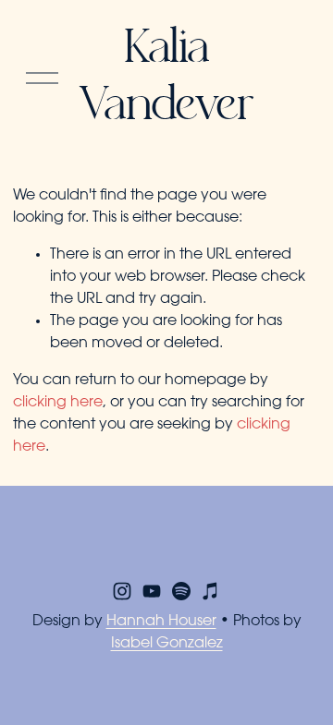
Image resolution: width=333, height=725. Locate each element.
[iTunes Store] (211, 591)
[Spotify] (181, 591)
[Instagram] (122, 591)
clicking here (58, 402)
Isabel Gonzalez (167, 643)
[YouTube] (151, 591)
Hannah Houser (161, 621)
